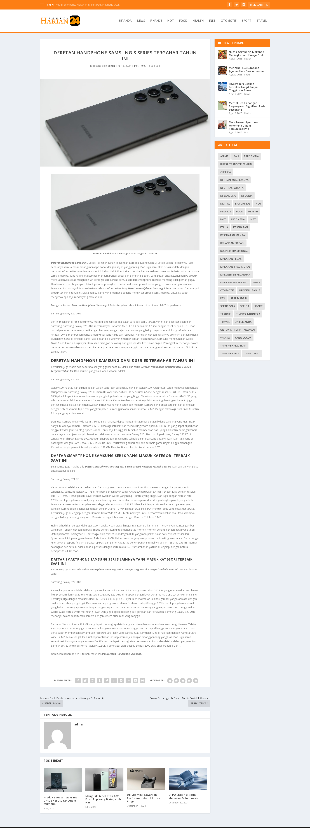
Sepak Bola (227, 306)
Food (183, 21)
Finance (156, 21)
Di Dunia (246, 195)
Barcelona (251, 156)
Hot (170, 21)
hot (223, 219)
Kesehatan (240, 227)
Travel (262, 21)
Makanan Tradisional (235, 266)
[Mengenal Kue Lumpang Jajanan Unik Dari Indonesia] (222, 70)
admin (111, 65)
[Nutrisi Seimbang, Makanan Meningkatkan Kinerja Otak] (222, 54)
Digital (225, 203)
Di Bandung (228, 195)
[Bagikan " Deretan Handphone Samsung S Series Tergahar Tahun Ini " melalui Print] (142, 680)
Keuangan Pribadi (232, 243)
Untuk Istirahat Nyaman (237, 329)
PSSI (222, 298)
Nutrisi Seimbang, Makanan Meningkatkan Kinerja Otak (87, 4)
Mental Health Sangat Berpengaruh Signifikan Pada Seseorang (247, 106)
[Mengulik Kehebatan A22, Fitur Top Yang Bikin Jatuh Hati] (104, 779)
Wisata (225, 337)
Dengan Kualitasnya (234, 180)
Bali (236, 156)
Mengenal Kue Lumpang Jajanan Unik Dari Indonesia (246, 69)
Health (198, 21)
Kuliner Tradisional (234, 251)
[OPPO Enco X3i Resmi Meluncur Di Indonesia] (188, 779)
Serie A (244, 306)
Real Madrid (239, 298)
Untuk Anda (243, 322)
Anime (224, 156)
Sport (246, 21)
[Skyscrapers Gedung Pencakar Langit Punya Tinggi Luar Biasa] (222, 86)
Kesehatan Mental (233, 235)
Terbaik (225, 314)
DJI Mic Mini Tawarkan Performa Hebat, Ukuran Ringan (143, 798)
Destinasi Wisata (231, 187)
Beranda (125, 21)
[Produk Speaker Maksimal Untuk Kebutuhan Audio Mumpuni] (63, 780)
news (256, 282)
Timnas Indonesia (248, 314)
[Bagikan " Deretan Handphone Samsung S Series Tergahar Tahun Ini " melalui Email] (135, 680)
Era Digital (242, 203)
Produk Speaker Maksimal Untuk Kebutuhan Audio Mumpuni (61, 801)
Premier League (249, 290)
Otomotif (228, 21)
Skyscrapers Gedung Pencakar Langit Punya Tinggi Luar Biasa (243, 87)
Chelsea (225, 172)
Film (258, 203)
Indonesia (238, 219)
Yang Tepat (252, 353)
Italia (224, 227)
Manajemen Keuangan (235, 274)
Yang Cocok (243, 337)
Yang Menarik (229, 353)
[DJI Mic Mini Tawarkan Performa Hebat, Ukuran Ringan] (146, 779)
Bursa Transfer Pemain (236, 164)
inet (253, 219)
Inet (212, 21)
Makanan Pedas (230, 258)
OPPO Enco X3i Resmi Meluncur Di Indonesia (183, 796)
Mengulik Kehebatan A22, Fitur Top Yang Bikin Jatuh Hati (103, 799)
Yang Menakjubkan (233, 345)
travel (225, 322)
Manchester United (234, 282)
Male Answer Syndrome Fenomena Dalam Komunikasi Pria (243, 125)
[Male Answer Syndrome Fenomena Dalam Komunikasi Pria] (222, 124)
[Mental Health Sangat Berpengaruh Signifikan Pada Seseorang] (222, 105)
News (141, 21)
